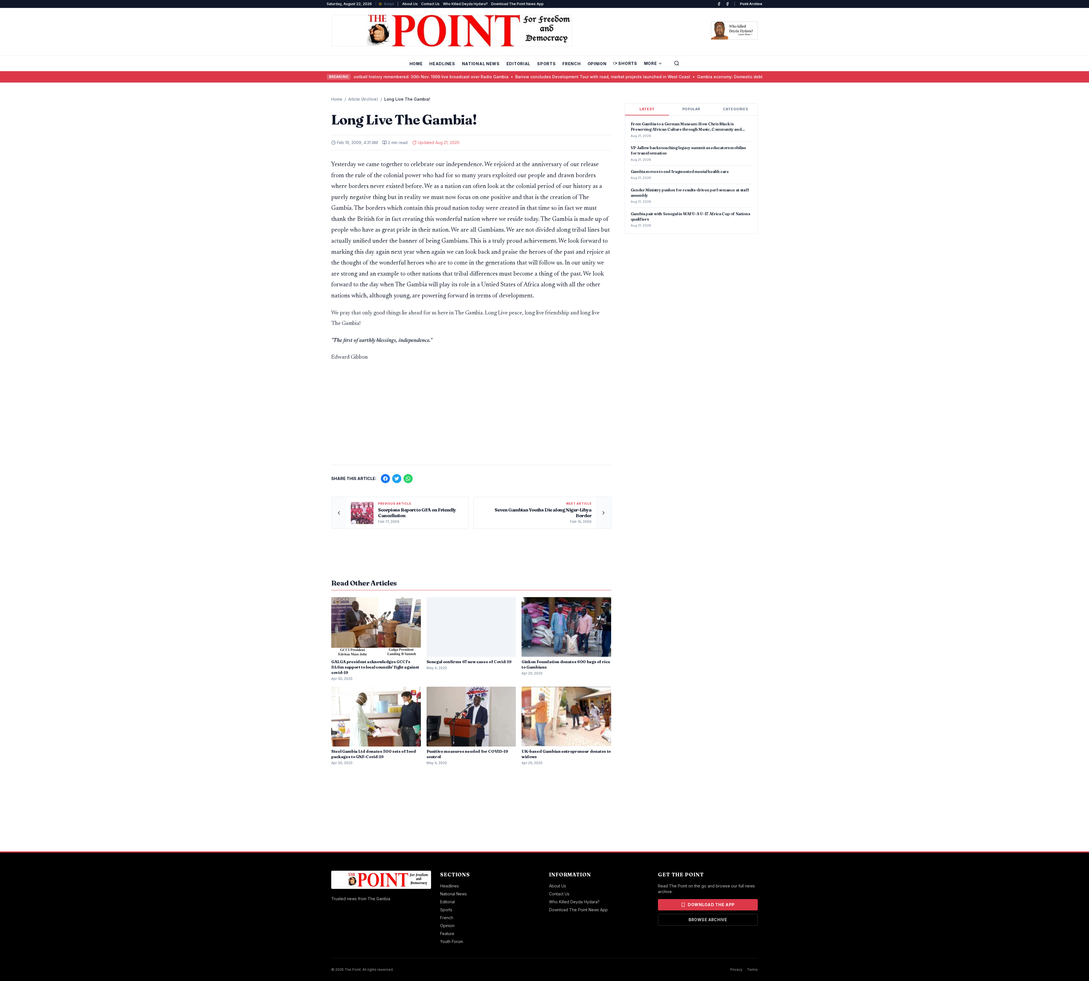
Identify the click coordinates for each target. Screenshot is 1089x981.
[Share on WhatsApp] (408, 478)
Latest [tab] (647, 109)
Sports (546, 63)
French (571, 63)
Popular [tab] (691, 109)
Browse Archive (708, 919)
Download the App (711, 904)
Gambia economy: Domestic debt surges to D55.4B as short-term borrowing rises (745, 76)
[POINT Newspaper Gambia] (719, 4)
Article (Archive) (363, 99)
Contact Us (430, 4)
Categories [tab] (735, 109)
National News (481, 63)
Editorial (518, 63)
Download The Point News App (517, 4)
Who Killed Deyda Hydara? (465, 4)
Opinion (597, 63)
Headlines (442, 63)
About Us (410, 4)
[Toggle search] (676, 63)
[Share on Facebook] (385, 478)
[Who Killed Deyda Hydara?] (734, 31)
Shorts (627, 63)
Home (416, 63)
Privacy (736, 969)
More (650, 63)
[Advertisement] (471, 416)
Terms (752, 969)
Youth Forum (451, 941)
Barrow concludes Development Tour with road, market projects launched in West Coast (570, 76)
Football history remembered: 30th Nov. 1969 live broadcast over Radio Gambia (398, 76)
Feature (447, 933)
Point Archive (751, 4)
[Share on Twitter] (396, 478)
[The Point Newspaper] (727, 4)
